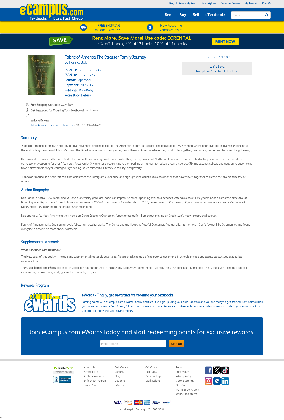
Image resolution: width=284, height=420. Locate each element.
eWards (119, 385)
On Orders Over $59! (52, 104)
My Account (251, 3)
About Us (89, 367)
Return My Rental (188, 3)
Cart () (266, 3)
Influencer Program (95, 380)
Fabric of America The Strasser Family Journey (51, 125)
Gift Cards (151, 367)
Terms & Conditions (187, 389)
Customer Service (230, 3)
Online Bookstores (186, 394)
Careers (119, 371)
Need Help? (126, 409)
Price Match (182, 371)
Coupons (120, 380)
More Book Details (78, 95)
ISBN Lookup (153, 376)
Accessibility (91, 371)
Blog (171, 3)
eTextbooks (215, 14)
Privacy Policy (183, 376)
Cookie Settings (185, 380)
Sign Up (176, 343)
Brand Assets (91, 385)
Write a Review (40, 120)
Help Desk (151, 371)
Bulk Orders (121, 367)
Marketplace (209, 3)
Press (179, 367)
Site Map (181, 385)
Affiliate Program (94, 376)
